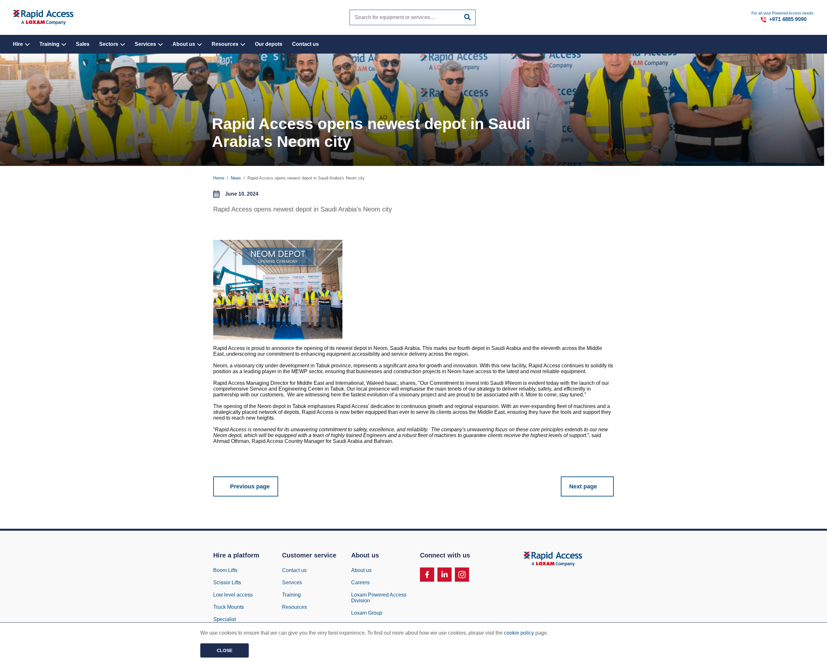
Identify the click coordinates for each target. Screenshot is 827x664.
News (236, 178)
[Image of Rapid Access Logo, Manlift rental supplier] (43, 17)
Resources (226, 44)
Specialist (224, 619)
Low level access (233, 595)
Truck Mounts (228, 607)
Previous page (250, 486)
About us (184, 44)
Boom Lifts (225, 570)
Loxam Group (366, 613)
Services (146, 44)
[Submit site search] (467, 17)
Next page (583, 486)
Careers (360, 582)
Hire (18, 44)
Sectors (109, 44)
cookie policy (519, 633)
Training (50, 44)
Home (218, 178)
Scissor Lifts (227, 582)
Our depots (268, 44)
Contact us (305, 44)
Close (224, 650)
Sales (82, 44)
